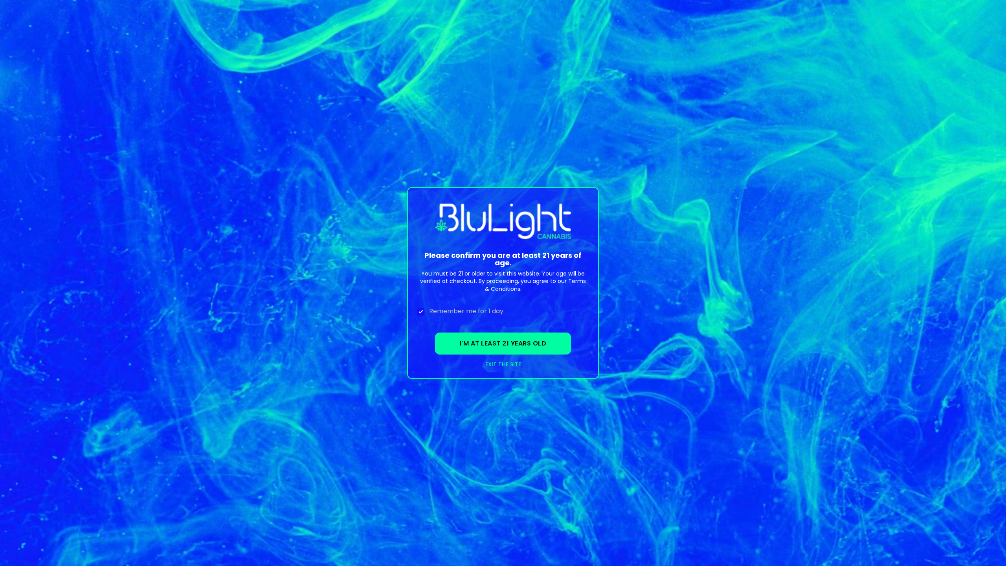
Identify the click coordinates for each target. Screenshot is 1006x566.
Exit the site (503, 364)
